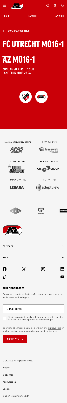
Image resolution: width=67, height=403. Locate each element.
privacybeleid (54, 328)
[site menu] (5, 6)
